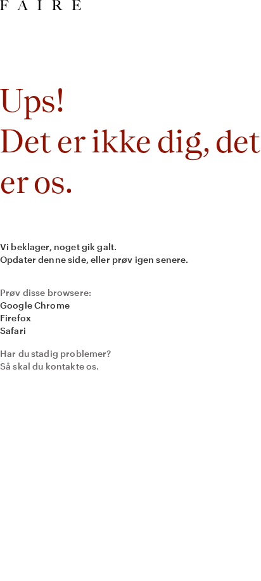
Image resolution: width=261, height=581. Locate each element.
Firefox (15, 317)
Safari (13, 330)
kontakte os (71, 366)
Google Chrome (35, 305)
